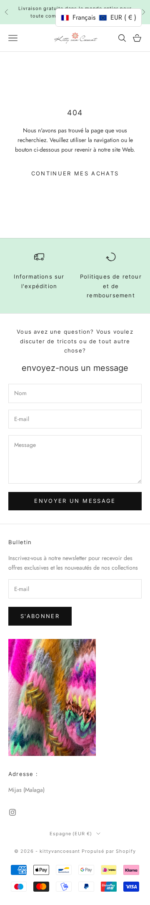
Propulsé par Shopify (109, 851)
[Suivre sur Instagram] (12, 812)
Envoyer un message (74, 500)
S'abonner (40, 616)
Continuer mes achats (75, 173)
